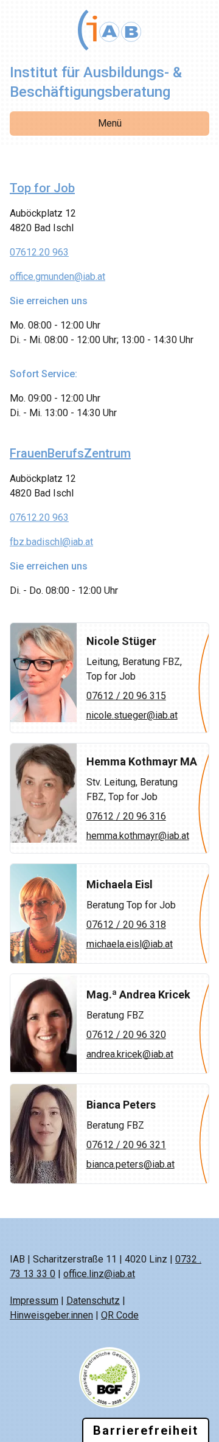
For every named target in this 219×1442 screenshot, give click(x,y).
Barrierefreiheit (145, 1430)
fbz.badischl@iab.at (51, 542)
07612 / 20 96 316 (126, 816)
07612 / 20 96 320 (126, 1034)
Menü (110, 123)
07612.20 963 (39, 252)
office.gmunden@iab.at (57, 276)
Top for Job (42, 188)
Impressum (34, 1300)
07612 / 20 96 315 (126, 696)
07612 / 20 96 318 (126, 924)
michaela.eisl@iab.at (129, 944)
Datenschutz (93, 1300)
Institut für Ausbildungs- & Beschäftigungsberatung (96, 82)
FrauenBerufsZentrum (70, 453)
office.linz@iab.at (99, 1274)
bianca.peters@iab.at (130, 1164)
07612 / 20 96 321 (126, 1145)
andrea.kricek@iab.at (129, 1054)
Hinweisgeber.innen (51, 1315)
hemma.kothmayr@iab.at (137, 835)
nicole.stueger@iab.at (132, 715)
